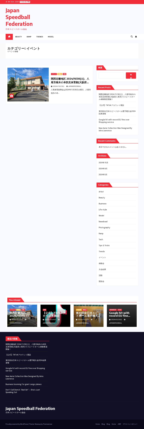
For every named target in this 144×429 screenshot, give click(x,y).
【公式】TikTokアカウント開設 (111, 105)
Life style (103, 210)
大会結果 (102, 269)
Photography (104, 228)
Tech (101, 240)
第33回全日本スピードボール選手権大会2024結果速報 (88, 315)
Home (98, 424)
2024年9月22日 (83, 319)
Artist (101, 192)
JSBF (119, 424)
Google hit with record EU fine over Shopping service (119, 317)
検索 (100, 67)
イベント (54, 74)
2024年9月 (103, 169)
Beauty (18, 37)
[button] (132, 37)
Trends (39, 37)
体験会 (59, 74)
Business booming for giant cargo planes (24, 384)
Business (103, 204)
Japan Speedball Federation (19, 17)
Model (51, 37)
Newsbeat (103, 222)
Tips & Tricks (104, 246)
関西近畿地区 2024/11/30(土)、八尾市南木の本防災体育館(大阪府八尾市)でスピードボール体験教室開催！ (117, 96)
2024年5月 (103, 175)
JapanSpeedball (74, 86)
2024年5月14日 (116, 319)
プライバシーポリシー (130, 424)
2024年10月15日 (51, 319)
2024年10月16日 (59, 86)
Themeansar (47, 424)
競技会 (101, 281)
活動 (64, 74)
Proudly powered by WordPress (17, 424)
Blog (103, 424)
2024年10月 (103, 163)
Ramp (29, 37)
